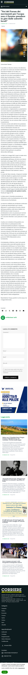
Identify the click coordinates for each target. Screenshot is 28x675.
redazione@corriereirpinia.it (11, 652)
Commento (6, 332)
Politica (3, 610)
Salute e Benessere (6, 639)
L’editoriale (4, 632)
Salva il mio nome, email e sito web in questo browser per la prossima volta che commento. (12, 371)
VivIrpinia (4, 634)
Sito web (5, 363)
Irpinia (3, 26)
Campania (4, 608)
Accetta (4, 672)
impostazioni (21, 668)
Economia (4, 613)
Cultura (3, 620)
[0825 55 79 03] (2, 656)
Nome (4, 351)
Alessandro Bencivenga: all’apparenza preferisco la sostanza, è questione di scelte (13, 480)
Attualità (4, 624)
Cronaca (4, 615)
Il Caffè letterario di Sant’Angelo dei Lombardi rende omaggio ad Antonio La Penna (13, 521)
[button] (2, 310)
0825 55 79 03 (7, 656)
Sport (3, 622)
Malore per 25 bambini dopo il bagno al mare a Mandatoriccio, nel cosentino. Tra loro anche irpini (13, 439)
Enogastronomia (5, 636)
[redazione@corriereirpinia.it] (2, 653)
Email (4, 357)
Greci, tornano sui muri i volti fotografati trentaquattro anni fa (12, 561)
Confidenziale (5, 641)
